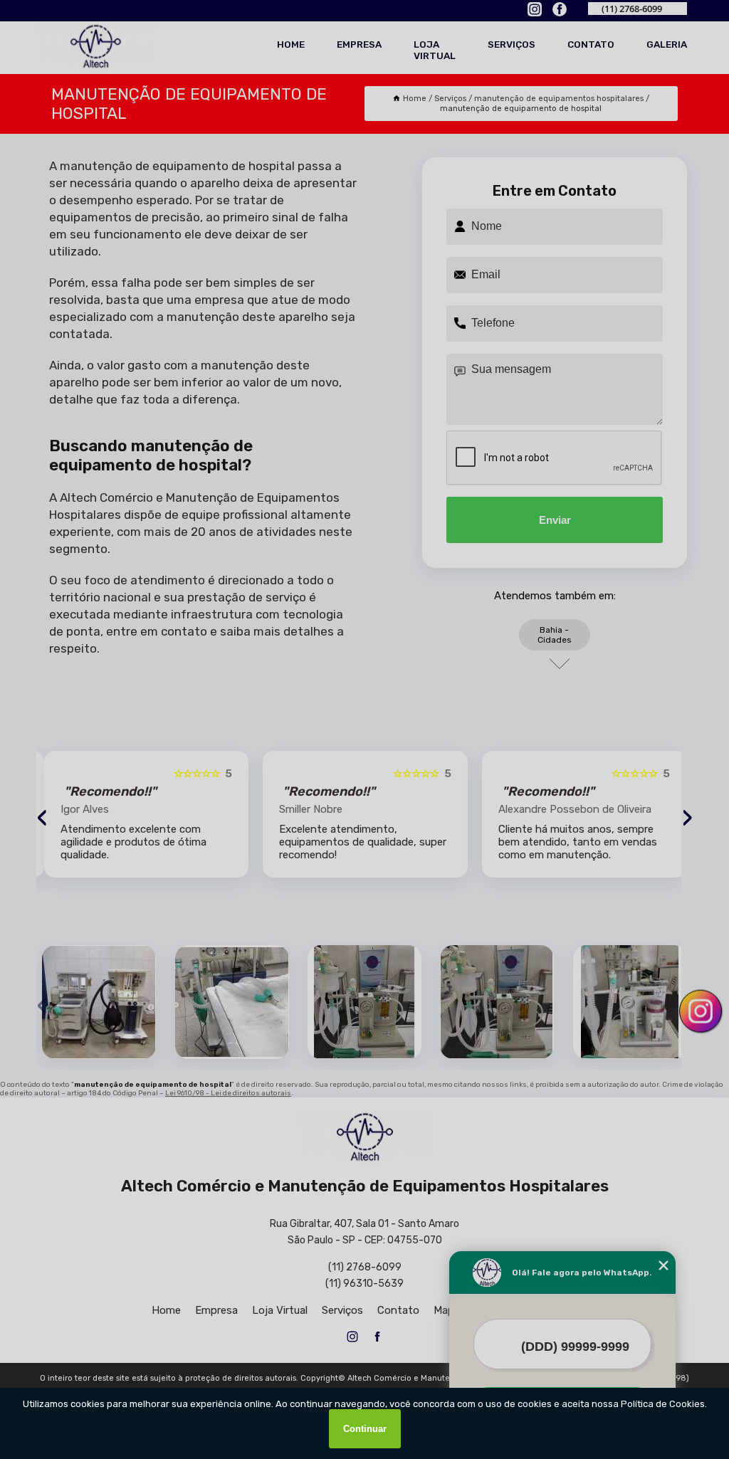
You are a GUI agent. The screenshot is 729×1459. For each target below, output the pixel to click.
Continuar (365, 1428)
